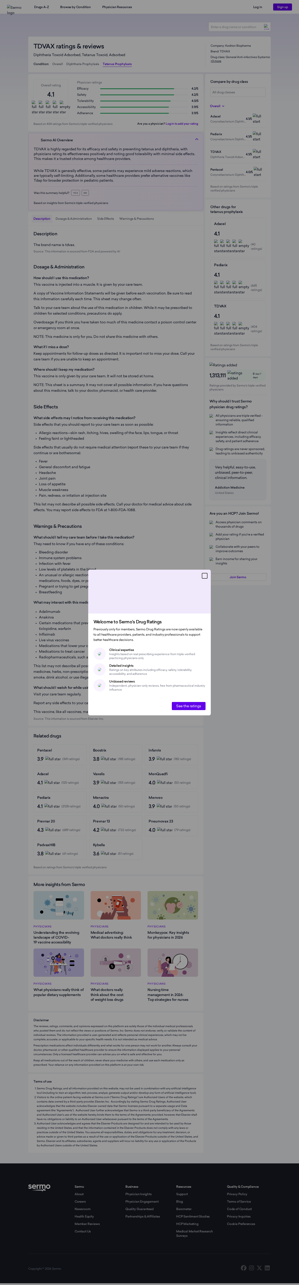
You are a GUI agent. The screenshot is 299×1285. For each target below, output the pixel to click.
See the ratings (188, 706)
